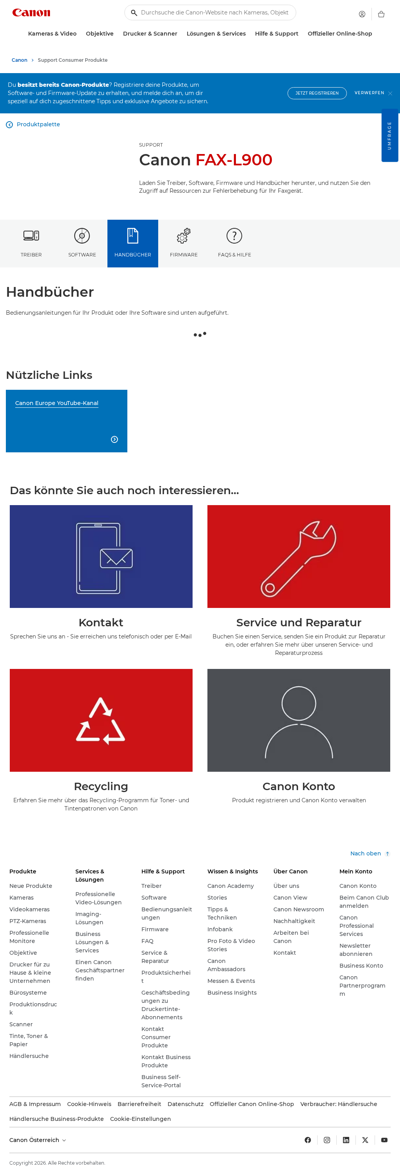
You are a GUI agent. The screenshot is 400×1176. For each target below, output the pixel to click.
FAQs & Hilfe (234, 255)
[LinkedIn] (346, 1140)
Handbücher (132, 255)
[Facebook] (308, 1140)
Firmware (184, 255)
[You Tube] (384, 1140)
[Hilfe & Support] (301, 34)
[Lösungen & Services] (249, 34)
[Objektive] (117, 34)
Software (82, 255)
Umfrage (389, 135)
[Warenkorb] (381, 14)
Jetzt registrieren (317, 93)
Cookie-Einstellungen (140, 1118)
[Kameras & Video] (80, 34)
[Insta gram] (327, 1140)
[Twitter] (365, 1140)
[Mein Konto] (362, 14)
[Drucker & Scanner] (180, 34)
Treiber (31, 255)
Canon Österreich (35, 1140)
